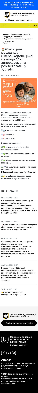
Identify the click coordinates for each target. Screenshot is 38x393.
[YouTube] (8, 353)
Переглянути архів (19, 7)
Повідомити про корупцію (19, 323)
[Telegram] (14, 353)
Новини (7, 43)
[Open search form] (29, 26)
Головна (5, 34)
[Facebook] (3, 353)
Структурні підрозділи (13, 37)
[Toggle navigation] (3, 25)
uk (34, 25)
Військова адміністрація (20, 34)
